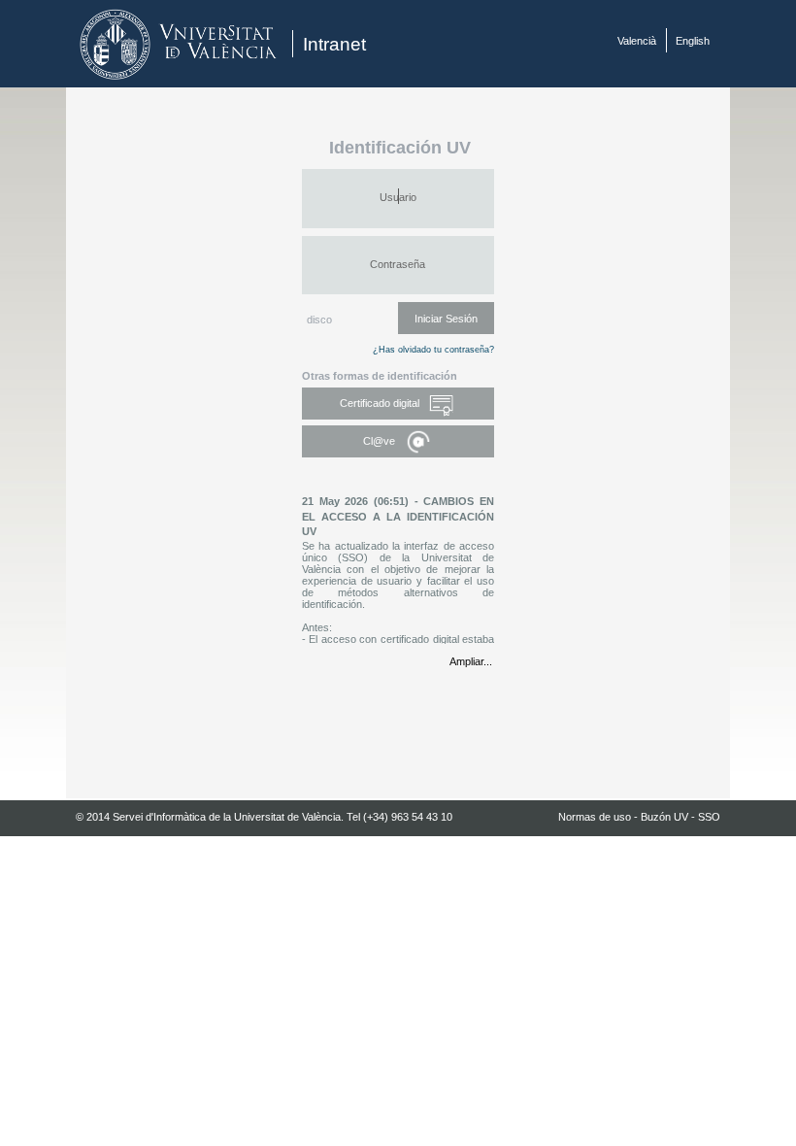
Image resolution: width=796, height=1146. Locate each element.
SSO (709, 817)
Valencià (636, 41)
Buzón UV (664, 817)
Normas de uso (594, 817)
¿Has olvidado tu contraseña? (433, 349)
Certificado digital (381, 403)
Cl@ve (380, 441)
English (693, 41)
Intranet (334, 44)
